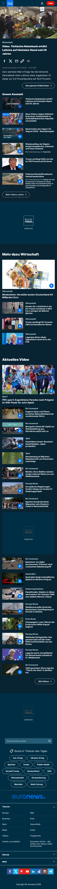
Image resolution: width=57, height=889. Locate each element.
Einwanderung (39, 778)
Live (51, 3)
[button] (16, 194)
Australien (30, 574)
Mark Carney (37, 784)
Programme (35, 836)
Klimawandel (17, 778)
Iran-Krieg (18, 758)
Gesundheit (35, 824)
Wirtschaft (7, 291)
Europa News (31, 483)
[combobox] (28, 741)
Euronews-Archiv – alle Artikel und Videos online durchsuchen (41, 843)
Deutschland (33, 771)
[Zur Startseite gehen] (10, 3)
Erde (32, 818)
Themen (6, 806)
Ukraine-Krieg (37, 758)
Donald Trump (12, 771)
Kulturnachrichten (34, 589)
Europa (5, 813)
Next (4, 824)
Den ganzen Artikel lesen (37, 85)
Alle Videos (43, 681)
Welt (27, 438)
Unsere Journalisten (11, 841)
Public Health (43, 764)
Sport (5, 396)
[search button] (49, 741)
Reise (4, 830)
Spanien (11, 764)
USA (49, 771)
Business (6, 818)
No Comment (31, 408)
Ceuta (26, 764)
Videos (5, 836)
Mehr (4, 862)
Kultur (32, 830)
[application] (28, 22)
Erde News (30, 619)
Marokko (18, 784)
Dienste (5, 855)
